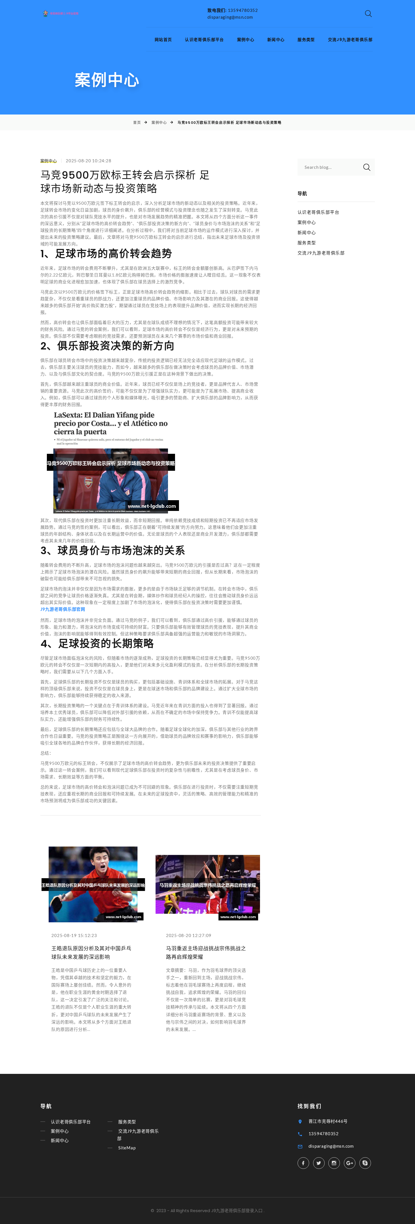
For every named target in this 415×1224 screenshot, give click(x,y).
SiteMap (127, 1147)
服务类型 (306, 39)
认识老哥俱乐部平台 (204, 39)
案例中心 (246, 39)
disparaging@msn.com (230, 17)
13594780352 (243, 10)
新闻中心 (276, 39)
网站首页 (163, 39)
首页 (137, 122)
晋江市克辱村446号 (328, 1121)
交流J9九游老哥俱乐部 (350, 39)
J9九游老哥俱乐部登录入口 (237, 1211)
